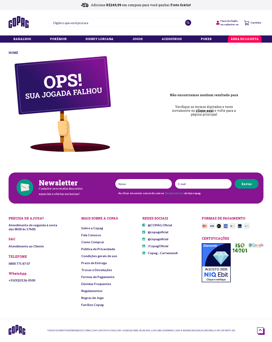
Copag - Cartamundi (162, 253)
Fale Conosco (91, 235)
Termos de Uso (174, 193)
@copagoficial (157, 232)
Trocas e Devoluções (96, 270)
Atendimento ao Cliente (26, 246)
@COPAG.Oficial (159, 225)
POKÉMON (58, 39)
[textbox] (120, 23)
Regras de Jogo (92, 298)
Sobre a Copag (92, 228)
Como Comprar (92, 242)
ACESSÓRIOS (172, 39)
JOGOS (137, 39)
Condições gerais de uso (99, 256)
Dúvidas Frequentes (96, 284)
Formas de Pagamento (97, 277)
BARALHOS (22, 39)
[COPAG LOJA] (14, 52)
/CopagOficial (157, 246)
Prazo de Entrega (94, 263)
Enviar (247, 184)
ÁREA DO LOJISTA (245, 39)
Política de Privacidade (98, 249)
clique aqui (205, 110)
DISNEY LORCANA (99, 39)
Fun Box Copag (92, 305)
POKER (206, 39)
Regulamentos (92, 291)
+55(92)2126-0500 (22, 280)
